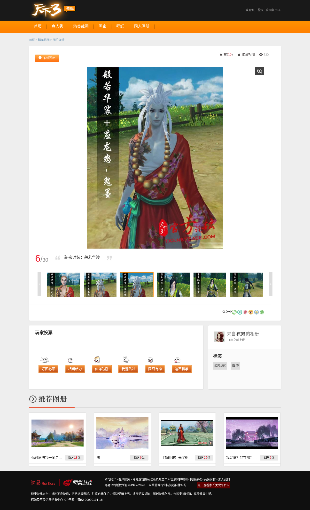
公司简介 (110, 479)
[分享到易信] (239, 312)
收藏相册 (248, 54)
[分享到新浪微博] (250, 312)
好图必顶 (48, 369)
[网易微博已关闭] (245, 312)
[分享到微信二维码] (234, 312)
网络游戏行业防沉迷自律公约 (167, 485)
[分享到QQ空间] (256, 312)
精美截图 (44, 40)
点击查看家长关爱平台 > (213, 485)
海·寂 (235, 366)
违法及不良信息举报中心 (47, 500)
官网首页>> (273, 10)
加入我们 (224, 479)
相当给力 (75, 369)
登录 (261, 10)
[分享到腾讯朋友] (262, 312)
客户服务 (124, 479)
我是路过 (128, 369)
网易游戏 (196, 479)
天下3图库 (52, 10)
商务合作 (210, 479)
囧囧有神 (155, 369)
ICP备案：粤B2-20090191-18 (83, 500)
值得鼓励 (101, 369)
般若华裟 (220, 366)
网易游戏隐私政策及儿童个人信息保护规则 (160, 479)
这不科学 (181, 369)
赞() (228, 54)
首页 (32, 40)
